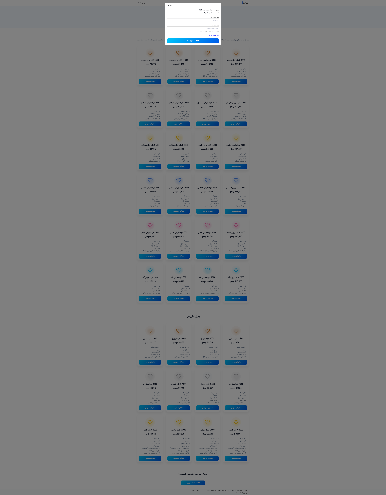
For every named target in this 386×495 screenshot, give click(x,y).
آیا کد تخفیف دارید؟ (214, 35)
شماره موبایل (215, 25)
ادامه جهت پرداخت (193, 40)
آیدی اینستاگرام (215, 17)
